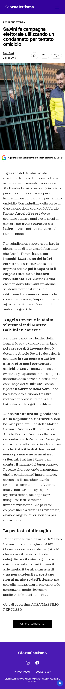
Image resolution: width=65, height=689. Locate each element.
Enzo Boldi (8, 53)
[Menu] (56, 7)
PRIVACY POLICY (22, 672)
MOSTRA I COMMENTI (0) (32, 623)
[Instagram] (28, 663)
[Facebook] (37, 663)
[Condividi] (34, 55)
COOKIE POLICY (43, 672)
